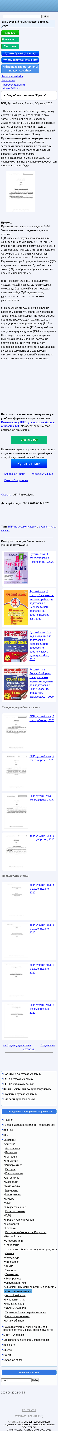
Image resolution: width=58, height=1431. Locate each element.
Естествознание (15, 1211)
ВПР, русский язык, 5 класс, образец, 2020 (41, 837)
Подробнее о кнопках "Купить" (26, 95)
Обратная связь (12, 1360)
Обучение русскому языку (20, 1094)
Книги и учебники (13, 1334)
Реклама (10, 1228)
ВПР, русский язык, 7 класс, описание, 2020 (41, 1009)
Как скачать (8, 80)
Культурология (14, 1173)
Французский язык (16, 1308)
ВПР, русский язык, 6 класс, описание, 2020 (41, 888)
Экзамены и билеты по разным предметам (30, 1287)
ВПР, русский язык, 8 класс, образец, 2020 (41, 718)
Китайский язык (14, 1320)
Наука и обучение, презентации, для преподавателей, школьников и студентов (28, 1328)
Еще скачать (10, 39)
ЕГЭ (6, 1134)
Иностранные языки (17, 1316)
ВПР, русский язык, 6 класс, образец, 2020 (41, 798)
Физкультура (12, 1257)
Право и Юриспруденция (20, 1219)
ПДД (8, 1215)
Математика (12, 1186)
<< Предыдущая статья (17, 1045)
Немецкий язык (14, 1303)
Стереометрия (14, 1240)
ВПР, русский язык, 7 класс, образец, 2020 (41, 758)
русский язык (47, 526)
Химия (9, 1266)
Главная (8, 1119)
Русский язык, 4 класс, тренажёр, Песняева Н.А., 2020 (41, 558)
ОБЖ (8, 1203)
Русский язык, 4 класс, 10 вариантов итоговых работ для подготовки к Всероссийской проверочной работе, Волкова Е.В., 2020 (41, 605)
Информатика (13, 1165)
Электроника (13, 1278)
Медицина (11, 1190)
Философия (12, 1261)
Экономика (12, 1274)
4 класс (5, 530)
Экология (11, 1270)
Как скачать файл (14, 474)
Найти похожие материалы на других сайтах (20, 68)
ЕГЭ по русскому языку (18, 1084)
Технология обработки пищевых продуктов (31, 1249)
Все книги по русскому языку (22, 1074)
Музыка (9, 1198)
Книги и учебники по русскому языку (27, 1089)
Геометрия (11, 1160)
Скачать (10, 32)
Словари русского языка (19, 1099)
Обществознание (15, 1207)
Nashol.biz (15, 1421)
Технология (12, 1245)
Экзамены (9, 1139)
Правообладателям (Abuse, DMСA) (13, 86)
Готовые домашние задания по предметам (29, 1124)
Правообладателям (16, 480)
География (11, 1156)
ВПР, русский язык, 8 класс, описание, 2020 (41, 928)
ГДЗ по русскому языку (18, 1079)
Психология (12, 1224)
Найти (7, 1355)
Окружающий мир (16, 1282)
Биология (11, 1152)
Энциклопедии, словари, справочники (26, 1340)
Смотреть (10, 46)
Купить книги (29, 464)
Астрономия (12, 1148)
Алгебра (10, 1144)
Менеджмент (13, 1194)
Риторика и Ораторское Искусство (25, 1232)
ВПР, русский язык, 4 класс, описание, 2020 (41, 968)
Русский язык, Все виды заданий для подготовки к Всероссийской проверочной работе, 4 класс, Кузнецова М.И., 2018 (40, 646)
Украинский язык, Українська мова (25, 1312)
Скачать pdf (29, 439)
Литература (12, 1177)
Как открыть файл (12, 76)
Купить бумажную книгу (20, 53)
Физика (9, 1253)
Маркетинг (11, 1182)
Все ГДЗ (8, 1129)
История (10, 1169)
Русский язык (13, 1236)
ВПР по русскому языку (22, 526)
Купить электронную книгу (20, 60)
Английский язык (15, 1295)
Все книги (9, 1345)
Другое (7, 1350)
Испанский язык (14, 1299)
